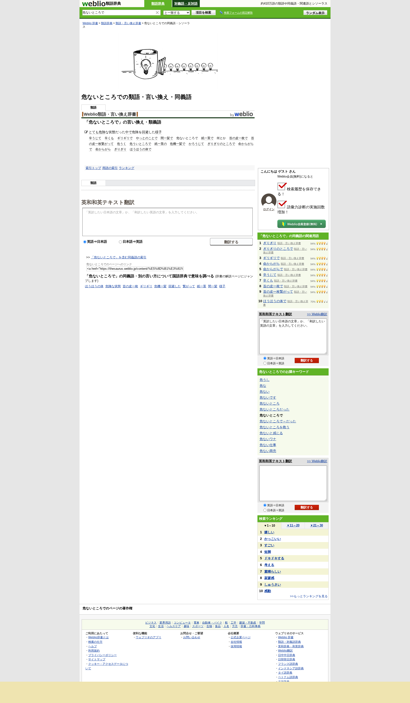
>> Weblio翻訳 (317, 314)
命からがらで (273, 269)
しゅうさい (272, 584)
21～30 (316, 525)
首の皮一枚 (130, 286)
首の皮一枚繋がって (278, 291)
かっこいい (272, 539)
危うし (265, 380)
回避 (145, 132)
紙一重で (207, 138)
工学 (233, 622)
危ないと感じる (271, 433)
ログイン (269, 209)
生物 (209, 626)
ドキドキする (274, 558)
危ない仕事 (268, 445)
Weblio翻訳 (285, 650)
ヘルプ (92, 646)
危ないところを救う (274, 427)
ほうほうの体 (94, 286)
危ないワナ (268, 439)
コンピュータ (182, 622)
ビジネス (151, 622)
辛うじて (95, 138)
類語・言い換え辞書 (128, 23)
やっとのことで (147, 138)
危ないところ (270, 403)
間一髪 (212, 286)
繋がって (189, 286)
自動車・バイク (212, 622)
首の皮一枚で (238, 138)
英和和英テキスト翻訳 (108, 201)
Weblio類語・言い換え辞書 (110, 114)
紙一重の (160, 144)
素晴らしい (272, 571)
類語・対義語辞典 (289, 641)
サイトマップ (96, 659)
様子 (158, 132)
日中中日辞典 (286, 655)
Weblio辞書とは (98, 637)
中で (128, 132)
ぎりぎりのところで (221, 144)
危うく (121, 144)
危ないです (268, 397)
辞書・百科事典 (251, 626)
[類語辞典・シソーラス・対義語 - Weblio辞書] (94, 5)
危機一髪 (160, 286)
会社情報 (236, 641)
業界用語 (165, 622)
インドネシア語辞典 (291, 668)
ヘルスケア (174, 626)
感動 (267, 591)
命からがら (103, 149)
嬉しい (269, 532)
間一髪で (167, 138)
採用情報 (236, 646)
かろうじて (196, 144)
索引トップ (93, 168)
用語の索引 (110, 168)
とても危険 (97, 132)
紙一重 (201, 286)
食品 (218, 626)
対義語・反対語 (186, 3)
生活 (161, 626)
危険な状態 (113, 286)
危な (263, 386)
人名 (226, 626)
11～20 (293, 525)
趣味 (186, 626)
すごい (269, 545)
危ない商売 (268, 451)
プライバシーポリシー (102, 655)
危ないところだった (274, 409)
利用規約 (94, 650)
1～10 (269, 525)
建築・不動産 (247, 622)
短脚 (267, 552)
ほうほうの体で (140, 149)
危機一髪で (177, 144)
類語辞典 (158, 3)
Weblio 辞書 (90, 23)
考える (269, 565)
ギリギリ (146, 286)
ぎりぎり (120, 149)
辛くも (109, 138)
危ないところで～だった (278, 421)
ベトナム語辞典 (288, 677)
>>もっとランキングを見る (309, 596)
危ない (265, 391)
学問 (262, 622)
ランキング (126, 168)
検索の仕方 (95, 641)
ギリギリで (125, 138)
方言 (235, 626)
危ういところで (140, 144)
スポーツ (198, 626)
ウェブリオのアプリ (148, 637)
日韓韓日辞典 (286, 659)
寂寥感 (269, 578)
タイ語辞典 (285, 672)
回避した (174, 286)
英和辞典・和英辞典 (291, 646)
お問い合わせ (191, 637)
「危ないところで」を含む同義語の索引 (118, 257)
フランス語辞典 (288, 663)
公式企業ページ (241, 637)
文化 (152, 626)
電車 (196, 622)
